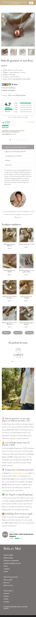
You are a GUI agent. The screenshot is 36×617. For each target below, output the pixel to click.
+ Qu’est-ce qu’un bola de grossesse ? (15, 147)
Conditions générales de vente (12, 563)
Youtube (6, 599)
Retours (6, 566)
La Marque (7, 569)
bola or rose (11, 95)
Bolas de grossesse (11, 577)
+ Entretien (8, 165)
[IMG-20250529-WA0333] (18, 409)
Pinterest (6, 596)
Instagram (6, 593)
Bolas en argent (8, 579)
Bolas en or (7, 582)
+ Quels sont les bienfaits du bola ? (15, 151)
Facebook (6, 601)
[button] (32, 15)
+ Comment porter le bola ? (13, 156)
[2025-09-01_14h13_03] (18, 360)
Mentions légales (8, 558)
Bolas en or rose (8, 585)
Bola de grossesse (21, 95)
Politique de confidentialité (11, 560)
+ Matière (7, 160)
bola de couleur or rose (19, 473)
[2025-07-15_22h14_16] (18, 138)
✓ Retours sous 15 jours (8, 90)
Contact (6, 571)
